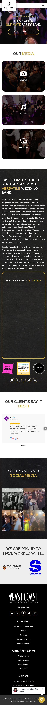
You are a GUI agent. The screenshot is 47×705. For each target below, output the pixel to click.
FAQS (23, 631)
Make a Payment (23, 643)
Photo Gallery (23, 656)
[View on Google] (6, 418)
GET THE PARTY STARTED (23, 32)
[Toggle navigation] (43, 5)
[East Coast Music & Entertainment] (9, 5)
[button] (1, 428)
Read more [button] (14, 434)
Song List (23, 668)
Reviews (23, 635)
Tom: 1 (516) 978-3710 (25, 681)
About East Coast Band (23, 627)
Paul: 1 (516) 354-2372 (25, 686)
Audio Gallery (23, 664)
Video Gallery (23, 660)
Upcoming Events (24, 639)
